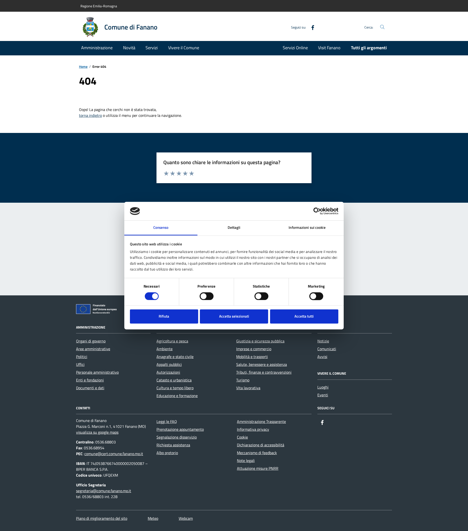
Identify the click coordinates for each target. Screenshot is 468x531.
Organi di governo (91, 341)
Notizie (323, 341)
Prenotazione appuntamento (180, 429)
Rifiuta (164, 316)
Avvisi (322, 357)
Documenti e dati (90, 388)
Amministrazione (97, 47)
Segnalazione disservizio (176, 437)
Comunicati (326, 349)
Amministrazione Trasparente (261, 421)
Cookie (242, 437)
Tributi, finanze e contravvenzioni (264, 372)
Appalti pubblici (169, 364)
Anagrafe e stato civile (175, 357)
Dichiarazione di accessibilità (260, 445)
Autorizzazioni (168, 372)
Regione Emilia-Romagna (98, 6)
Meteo (153, 518)
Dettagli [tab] (234, 227)
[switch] (207, 296)
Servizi (152, 47)
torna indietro (90, 115)
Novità (129, 47)
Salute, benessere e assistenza (261, 364)
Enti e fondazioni (90, 380)
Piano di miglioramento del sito (101, 518)
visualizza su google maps (97, 432)
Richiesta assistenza (173, 445)
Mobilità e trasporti (252, 357)
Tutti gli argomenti (369, 47)
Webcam (186, 518)
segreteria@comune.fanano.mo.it (103, 491)
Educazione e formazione (177, 396)
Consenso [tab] (161, 227)
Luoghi (323, 387)
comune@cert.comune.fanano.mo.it (113, 454)
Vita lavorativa (248, 388)
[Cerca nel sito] (382, 27)
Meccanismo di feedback (257, 453)
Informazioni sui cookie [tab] (307, 227)
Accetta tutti (304, 316)
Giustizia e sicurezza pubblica (260, 341)
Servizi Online (295, 47)
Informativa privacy (253, 429)
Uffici (80, 364)
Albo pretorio (167, 453)
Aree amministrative (93, 349)
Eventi (322, 395)
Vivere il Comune (183, 47)
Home (83, 66)
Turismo (242, 380)
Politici (81, 357)
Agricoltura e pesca (172, 341)
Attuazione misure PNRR (257, 468)
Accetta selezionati (234, 316)
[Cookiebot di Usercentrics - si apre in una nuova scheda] (317, 211)
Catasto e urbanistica (174, 380)
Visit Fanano (329, 47)
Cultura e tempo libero (175, 388)
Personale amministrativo (97, 372)
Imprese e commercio (253, 349)
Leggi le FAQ (166, 421)
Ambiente (164, 349)
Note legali (246, 460)
